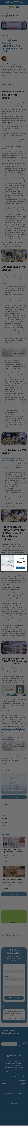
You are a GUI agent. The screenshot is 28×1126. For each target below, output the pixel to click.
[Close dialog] (26, 556)
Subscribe (20, 567)
